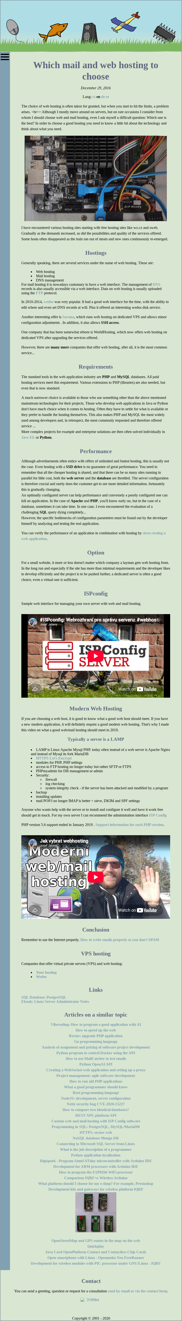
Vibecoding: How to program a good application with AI (96, 1024)
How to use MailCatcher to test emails (96, 1059)
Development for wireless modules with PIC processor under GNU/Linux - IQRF (96, 1263)
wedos (49, 302)
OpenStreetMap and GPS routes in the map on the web (95, 1241)
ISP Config (158, 815)
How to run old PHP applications (95, 1081)
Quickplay (95, 1246)
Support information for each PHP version (130, 825)
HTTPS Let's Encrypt (54, 758)
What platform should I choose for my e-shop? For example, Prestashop (95, 1184)
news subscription (120, 673)
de (103, 97)
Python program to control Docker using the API (95, 1053)
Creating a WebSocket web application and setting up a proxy (96, 1070)
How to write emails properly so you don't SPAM (119, 940)
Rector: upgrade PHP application (96, 1036)
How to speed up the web (96, 1030)
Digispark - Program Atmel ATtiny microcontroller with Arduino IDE (96, 1161)
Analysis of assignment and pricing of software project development (96, 1047)
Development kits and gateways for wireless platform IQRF (95, 1189)
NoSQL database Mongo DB (96, 1138)
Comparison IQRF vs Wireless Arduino (95, 1178)
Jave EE (28, 437)
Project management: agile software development (95, 1076)
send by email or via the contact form (137, 1291)
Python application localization (95, 1155)
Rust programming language (96, 1093)
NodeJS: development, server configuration (96, 1098)
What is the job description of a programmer (96, 1149)
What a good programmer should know (96, 1087)
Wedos (41, 977)
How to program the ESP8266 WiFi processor (96, 1172)
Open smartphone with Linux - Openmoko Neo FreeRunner (95, 1258)
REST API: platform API (95, 1115)
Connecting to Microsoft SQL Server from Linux (96, 1144)
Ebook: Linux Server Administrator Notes (55, 1002)
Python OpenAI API (95, 1064)
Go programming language (96, 1042)
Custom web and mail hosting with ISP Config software (95, 1121)
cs (94, 97)
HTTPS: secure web (96, 1132)
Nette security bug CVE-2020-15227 (96, 1104)
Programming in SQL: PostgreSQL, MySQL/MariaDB (96, 1127)
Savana (68, 317)
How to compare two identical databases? (96, 1110)
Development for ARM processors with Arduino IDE (95, 1167)
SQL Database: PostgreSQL (43, 997)
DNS (156, 284)
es (107, 97)
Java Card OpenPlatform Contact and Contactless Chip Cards (95, 1252)
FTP (39, 293)
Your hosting (46, 972)
